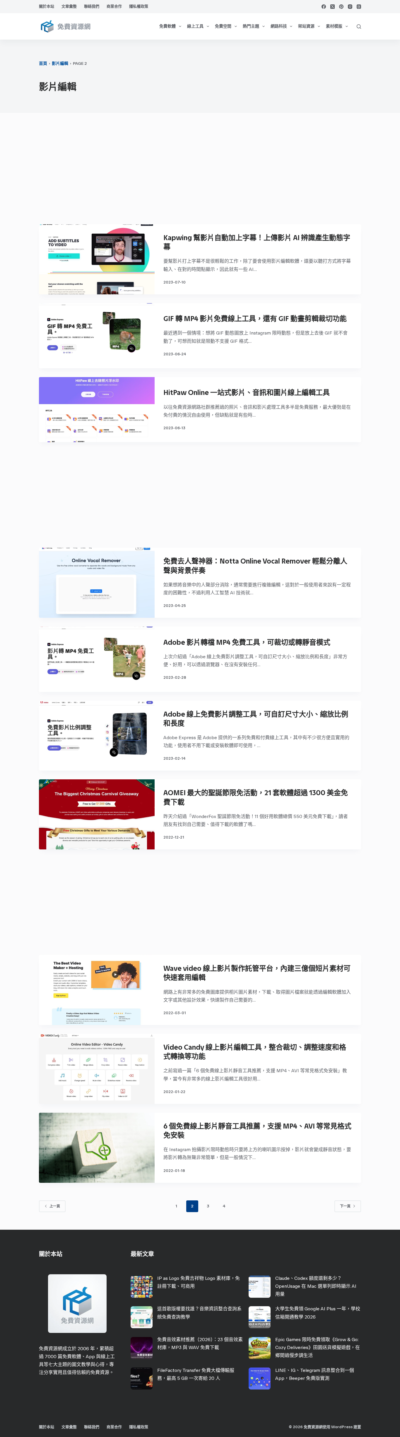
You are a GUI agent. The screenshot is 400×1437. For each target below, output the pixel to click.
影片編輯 (60, 63)
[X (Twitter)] (332, 6)
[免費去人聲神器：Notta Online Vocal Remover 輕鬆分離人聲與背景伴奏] (97, 583)
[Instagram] (350, 6)
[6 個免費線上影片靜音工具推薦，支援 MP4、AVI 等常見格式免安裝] (97, 1148)
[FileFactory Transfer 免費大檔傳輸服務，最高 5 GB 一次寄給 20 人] (142, 1379)
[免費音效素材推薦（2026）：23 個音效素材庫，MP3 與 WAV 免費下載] (142, 1348)
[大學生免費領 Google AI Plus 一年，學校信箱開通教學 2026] (260, 1317)
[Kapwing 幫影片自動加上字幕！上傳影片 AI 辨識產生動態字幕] (97, 259)
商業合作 (114, 6)
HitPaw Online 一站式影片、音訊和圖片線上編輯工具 (246, 392)
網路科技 (279, 26)
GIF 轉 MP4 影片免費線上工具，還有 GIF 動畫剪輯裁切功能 (255, 318)
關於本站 (46, 6)
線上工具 (195, 26)
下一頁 (345, 1206)
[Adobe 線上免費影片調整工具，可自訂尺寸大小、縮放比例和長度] (97, 736)
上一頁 (54, 1206)
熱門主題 (251, 26)
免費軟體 (167, 26)
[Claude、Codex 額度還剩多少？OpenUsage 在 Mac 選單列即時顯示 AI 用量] (260, 1287)
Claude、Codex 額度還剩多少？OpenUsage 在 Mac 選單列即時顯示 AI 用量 (315, 1286)
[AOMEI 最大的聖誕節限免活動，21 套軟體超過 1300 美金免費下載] (97, 814)
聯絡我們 (91, 6)
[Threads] (359, 6)
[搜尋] (359, 26)
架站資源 (306, 26)
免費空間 (223, 26)
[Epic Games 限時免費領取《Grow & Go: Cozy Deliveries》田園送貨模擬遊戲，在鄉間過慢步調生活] (260, 1348)
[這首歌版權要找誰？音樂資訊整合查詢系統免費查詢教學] (142, 1317)
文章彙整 (69, 6)
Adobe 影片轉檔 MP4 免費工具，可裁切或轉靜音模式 (246, 642)
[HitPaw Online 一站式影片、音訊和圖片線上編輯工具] (97, 409)
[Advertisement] (200, 171)
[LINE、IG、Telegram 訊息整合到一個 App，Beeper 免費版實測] (260, 1379)
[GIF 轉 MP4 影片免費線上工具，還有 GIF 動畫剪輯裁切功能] (97, 335)
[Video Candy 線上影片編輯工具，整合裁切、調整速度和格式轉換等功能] (97, 1069)
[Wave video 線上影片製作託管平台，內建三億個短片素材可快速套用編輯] (97, 990)
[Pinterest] (341, 6)
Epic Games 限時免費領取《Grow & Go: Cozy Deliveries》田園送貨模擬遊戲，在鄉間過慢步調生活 (317, 1347)
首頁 (43, 63)
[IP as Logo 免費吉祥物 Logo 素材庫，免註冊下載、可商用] (142, 1287)
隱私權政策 (138, 6)
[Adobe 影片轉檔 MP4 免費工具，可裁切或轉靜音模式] (97, 659)
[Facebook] (324, 6)
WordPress (342, 1427)
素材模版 (334, 26)
